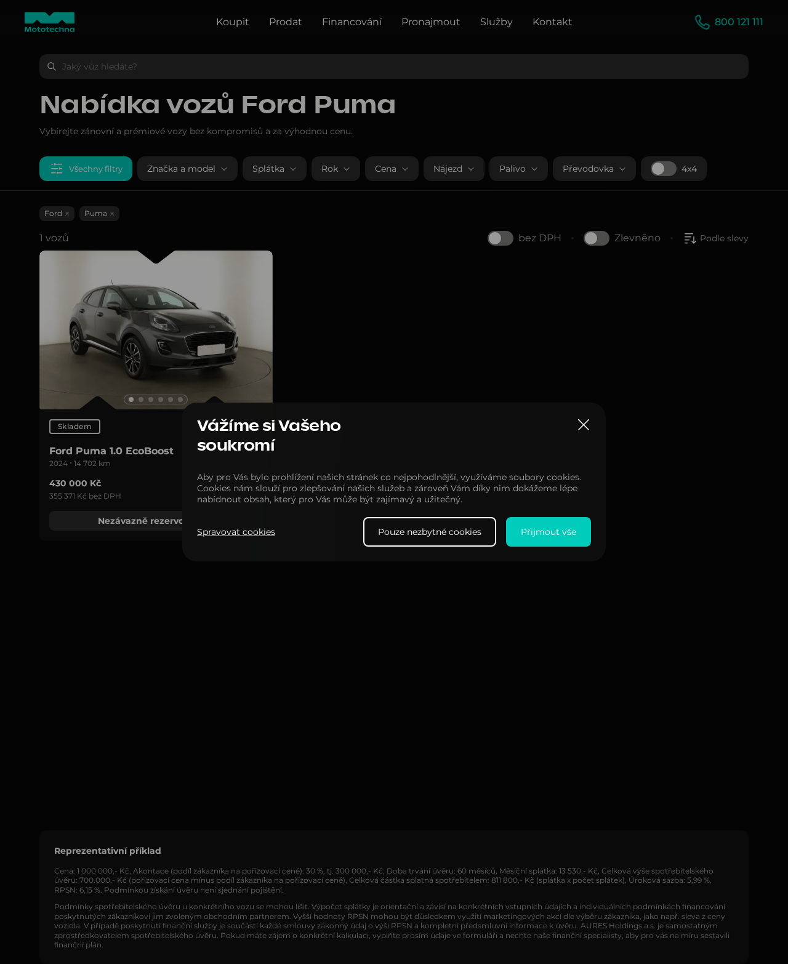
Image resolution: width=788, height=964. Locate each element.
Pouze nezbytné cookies (429, 531)
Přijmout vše (548, 531)
